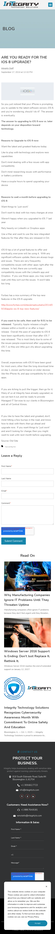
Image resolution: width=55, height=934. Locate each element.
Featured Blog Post (10, 447)
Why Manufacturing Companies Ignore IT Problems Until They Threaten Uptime (27, 600)
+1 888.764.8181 (29, 809)
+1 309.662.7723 (29, 785)
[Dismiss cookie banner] (46, 887)
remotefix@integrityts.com (29, 815)
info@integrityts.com (29, 790)
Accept (37, 923)
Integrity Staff (7, 68)
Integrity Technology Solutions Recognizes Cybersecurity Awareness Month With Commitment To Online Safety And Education (26, 717)
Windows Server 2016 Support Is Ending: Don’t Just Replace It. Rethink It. (27, 656)
